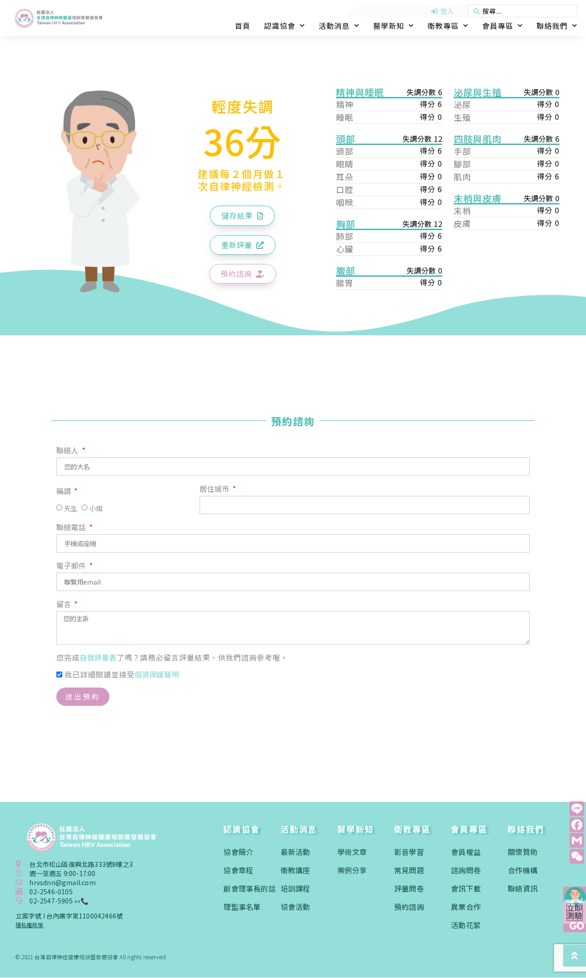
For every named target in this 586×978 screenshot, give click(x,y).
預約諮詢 (409, 906)
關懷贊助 (522, 851)
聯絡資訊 (522, 888)
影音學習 (409, 851)
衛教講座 (295, 870)
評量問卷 (409, 888)
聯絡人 (68, 451)
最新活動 (295, 851)
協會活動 (295, 906)
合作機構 (522, 870)
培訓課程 (295, 888)
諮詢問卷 (466, 870)
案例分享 (352, 870)
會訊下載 (466, 888)
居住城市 (215, 489)
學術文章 (352, 851)
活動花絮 (466, 924)
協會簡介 (238, 851)
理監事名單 (241, 906)
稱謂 (64, 491)
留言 (64, 604)
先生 (70, 508)
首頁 (242, 25)
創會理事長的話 (249, 888)
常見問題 (409, 870)
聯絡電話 (72, 527)
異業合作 (466, 906)
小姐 (95, 508)
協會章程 (238, 870)
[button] (242, 215)
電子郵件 (72, 566)
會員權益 (466, 851)
